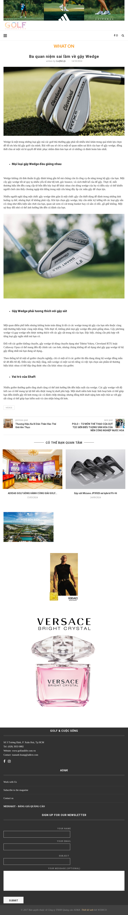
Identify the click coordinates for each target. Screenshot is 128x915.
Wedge (9, 408)
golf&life (61, 61)
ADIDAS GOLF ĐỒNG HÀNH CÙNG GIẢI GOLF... (32, 493)
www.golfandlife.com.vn (24, 750)
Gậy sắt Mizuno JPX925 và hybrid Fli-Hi (95, 493)
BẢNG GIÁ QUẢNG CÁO (31, 806)
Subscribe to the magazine (16, 790)
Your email (64, 841)
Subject (64, 856)
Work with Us (10, 782)
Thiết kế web (87, 910)
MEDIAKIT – (11, 806)
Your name (64, 828)
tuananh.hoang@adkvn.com (25, 755)
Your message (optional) (64, 868)
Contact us (8, 798)
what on (64, 46)
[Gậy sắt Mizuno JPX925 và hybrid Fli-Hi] (95, 469)
